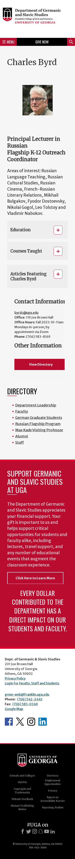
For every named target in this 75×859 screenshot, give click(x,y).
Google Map (14, 709)
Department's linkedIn (43, 722)
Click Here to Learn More (35, 578)
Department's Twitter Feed (20, 722)
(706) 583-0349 (25, 704)
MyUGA (22, 782)
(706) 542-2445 (29, 699)
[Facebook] (22, 831)
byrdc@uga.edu (26, 313)
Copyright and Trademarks (22, 790)
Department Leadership (35, 405)
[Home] (37, 18)
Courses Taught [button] (26, 250)
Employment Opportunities (52, 782)
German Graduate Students (38, 417)
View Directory (41, 364)
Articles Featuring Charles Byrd (28, 276)
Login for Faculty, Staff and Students (32, 683)
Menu (10, 41)
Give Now (42, 41)
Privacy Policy (15, 678)
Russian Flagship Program (38, 423)
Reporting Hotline (52, 807)
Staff (19, 442)
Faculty (21, 411)
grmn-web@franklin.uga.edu (27, 694)
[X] (28, 831)
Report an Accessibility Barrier (52, 799)
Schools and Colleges (22, 775)
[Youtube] (46, 831)
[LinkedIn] (52, 831)
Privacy (52, 790)
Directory (52, 775)
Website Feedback (22, 799)
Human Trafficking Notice (22, 807)
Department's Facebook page (9, 722)
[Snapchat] (40, 831)
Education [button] (20, 229)
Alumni (21, 436)
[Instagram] (34, 831)
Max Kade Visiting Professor (39, 430)
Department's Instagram (31, 722)
